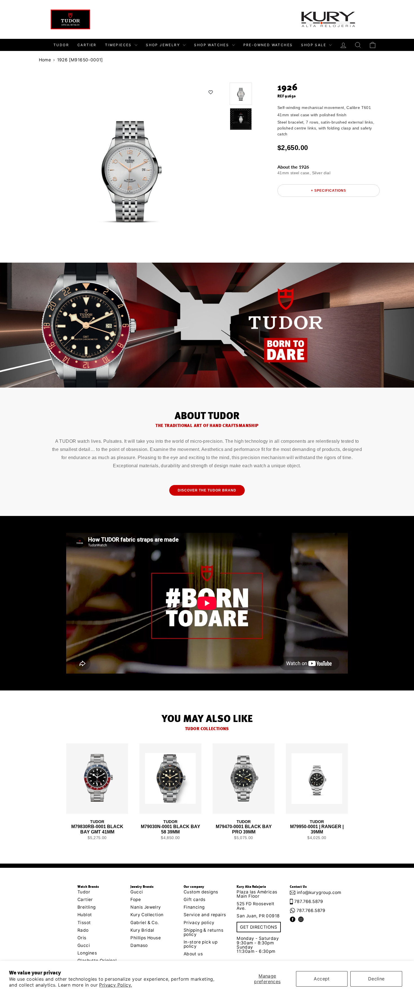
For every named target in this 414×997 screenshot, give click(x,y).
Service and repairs (205, 914)
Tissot (84, 922)
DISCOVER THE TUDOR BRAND (207, 490)
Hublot (84, 914)
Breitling (86, 907)
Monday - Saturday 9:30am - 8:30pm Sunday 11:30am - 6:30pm (258, 945)
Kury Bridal (142, 930)
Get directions (258, 927)
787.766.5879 (308, 901)
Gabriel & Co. (144, 922)
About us (193, 953)
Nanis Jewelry (145, 907)
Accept (322, 979)
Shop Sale (314, 45)
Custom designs (201, 892)
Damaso (139, 945)
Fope (135, 899)
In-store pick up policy (200, 944)
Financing (194, 907)
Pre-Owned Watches (268, 45)
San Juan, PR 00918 (258, 915)
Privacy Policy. (115, 985)
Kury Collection (146, 914)
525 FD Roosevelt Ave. (255, 906)
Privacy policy (199, 922)
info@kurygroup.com (317, 892)
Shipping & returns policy (203, 932)
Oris (81, 937)
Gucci (83, 945)
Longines (87, 953)
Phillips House (145, 937)
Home (45, 59)
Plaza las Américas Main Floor (257, 894)
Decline (376, 979)
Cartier (87, 45)
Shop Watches (212, 45)
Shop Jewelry (163, 45)
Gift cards (195, 899)
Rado (83, 930)
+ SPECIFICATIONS (328, 191)
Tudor (61, 45)
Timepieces (119, 45)
